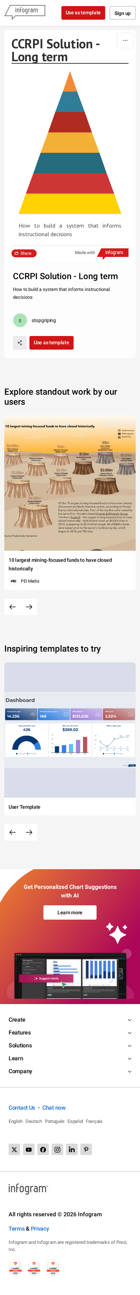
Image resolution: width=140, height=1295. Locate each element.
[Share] (20, 343)
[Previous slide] (12, 607)
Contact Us (22, 1107)
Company (20, 1071)
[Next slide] (29, 607)
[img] (70, 204)
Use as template (83, 12)
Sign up (123, 13)
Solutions (20, 1045)
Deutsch (33, 1121)
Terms (17, 1228)
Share (25, 253)
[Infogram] (24, 13)
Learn (16, 1058)
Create (17, 1019)
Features (20, 1032)
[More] (125, 40)
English (16, 1121)
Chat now (54, 1107)
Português (55, 1121)
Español (75, 1121)
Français (94, 1121)
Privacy (40, 1228)
